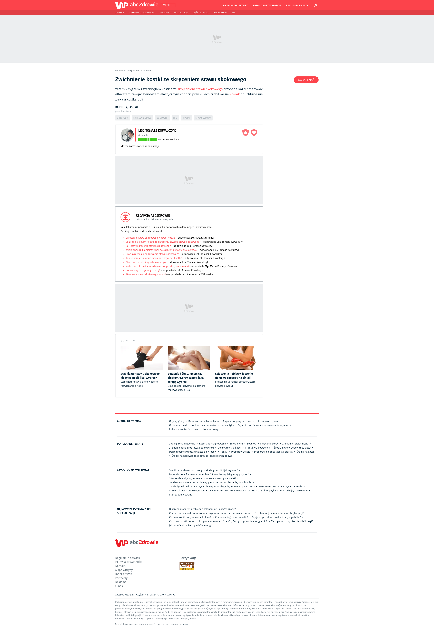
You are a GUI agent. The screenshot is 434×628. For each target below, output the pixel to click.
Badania (164, 12)
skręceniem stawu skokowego (200, 89)
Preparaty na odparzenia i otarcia (273, 452)
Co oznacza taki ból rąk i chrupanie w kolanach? (196, 521)
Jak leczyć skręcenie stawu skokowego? (148, 246)
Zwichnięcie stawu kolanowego (226, 490)
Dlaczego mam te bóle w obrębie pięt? (282, 513)
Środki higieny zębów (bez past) (292, 448)
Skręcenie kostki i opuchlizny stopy (146, 262)
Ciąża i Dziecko (200, 12)
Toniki (223, 452)
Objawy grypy (176, 421)
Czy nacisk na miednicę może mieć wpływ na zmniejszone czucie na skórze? (212, 513)
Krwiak (186, 117)
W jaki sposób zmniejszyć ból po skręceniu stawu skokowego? (162, 250)
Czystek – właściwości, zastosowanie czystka (263, 425)
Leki (234, 12)
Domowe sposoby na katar (203, 421)
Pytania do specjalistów (127, 70)
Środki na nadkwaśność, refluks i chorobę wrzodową (202, 456)
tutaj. (185, 624)
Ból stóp (251, 443)
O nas (119, 586)
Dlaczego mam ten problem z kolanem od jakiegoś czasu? (202, 509)
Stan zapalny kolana (180, 495)
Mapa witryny (124, 570)
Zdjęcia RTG (236, 443)
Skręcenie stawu (142, 117)
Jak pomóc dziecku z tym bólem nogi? (191, 525)
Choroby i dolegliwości (142, 12)
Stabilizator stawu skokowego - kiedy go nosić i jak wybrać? (203, 470)
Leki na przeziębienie (268, 421)
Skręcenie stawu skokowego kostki (146, 274)
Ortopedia (148, 70)
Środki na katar (305, 452)
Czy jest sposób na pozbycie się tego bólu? (276, 517)
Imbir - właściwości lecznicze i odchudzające (194, 429)
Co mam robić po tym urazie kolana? (190, 517)
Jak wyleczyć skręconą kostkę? (143, 270)
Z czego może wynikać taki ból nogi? (292, 521)
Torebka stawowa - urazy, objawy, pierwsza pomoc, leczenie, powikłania (210, 482)
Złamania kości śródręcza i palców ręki (191, 448)
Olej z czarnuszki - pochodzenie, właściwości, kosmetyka (201, 425)
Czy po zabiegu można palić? (231, 517)
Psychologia (220, 12)
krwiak (235, 94)
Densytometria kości (229, 448)
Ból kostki (162, 117)
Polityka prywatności (128, 562)
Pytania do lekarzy (235, 5)
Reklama (120, 582)
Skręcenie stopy (269, 443)
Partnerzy (121, 578)
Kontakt (120, 566)
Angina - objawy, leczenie (237, 421)
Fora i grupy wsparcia (267, 5)
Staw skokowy (203, 117)
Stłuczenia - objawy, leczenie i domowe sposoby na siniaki (202, 478)
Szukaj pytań (306, 80)
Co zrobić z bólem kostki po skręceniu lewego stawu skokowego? (163, 242)
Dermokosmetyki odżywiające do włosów (192, 452)
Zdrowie (119, 12)
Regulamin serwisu (127, 558)
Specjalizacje (181, 12)
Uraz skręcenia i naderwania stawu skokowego (152, 254)
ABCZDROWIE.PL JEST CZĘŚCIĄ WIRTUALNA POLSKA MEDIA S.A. (145, 594)
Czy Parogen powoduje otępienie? (247, 521)
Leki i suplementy (297, 5)
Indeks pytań (123, 574)
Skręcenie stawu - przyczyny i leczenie (280, 486)
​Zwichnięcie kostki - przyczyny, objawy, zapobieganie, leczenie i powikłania (212, 486)
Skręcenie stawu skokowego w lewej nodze (150, 238)
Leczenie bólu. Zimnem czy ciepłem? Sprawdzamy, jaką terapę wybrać (209, 474)
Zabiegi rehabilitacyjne (182, 443)
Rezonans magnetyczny (212, 443)
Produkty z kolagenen (257, 448)
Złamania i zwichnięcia (295, 443)
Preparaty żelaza (240, 452)
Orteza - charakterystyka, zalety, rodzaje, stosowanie (278, 490)
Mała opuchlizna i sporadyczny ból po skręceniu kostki (157, 266)
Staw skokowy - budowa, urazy (186, 490)
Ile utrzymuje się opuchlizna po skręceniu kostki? (154, 258)
